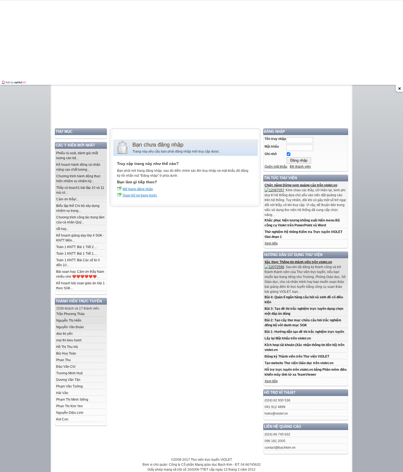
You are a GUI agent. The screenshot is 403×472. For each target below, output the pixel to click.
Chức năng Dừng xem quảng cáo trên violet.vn (301, 185)
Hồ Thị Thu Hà (67, 347)
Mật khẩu (272, 146)
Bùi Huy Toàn (66, 353)
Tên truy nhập (275, 139)
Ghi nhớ (271, 154)
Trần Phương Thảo (70, 314)
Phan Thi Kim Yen (69, 406)
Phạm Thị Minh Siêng (72, 399)
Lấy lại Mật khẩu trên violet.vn (288, 338)
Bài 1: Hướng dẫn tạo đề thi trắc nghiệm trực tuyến (304, 332)
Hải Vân (62, 393)
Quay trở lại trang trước (140, 195)
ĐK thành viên (300, 166)
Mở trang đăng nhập (138, 189)
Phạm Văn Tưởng (69, 386)
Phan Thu (63, 360)
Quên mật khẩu (276, 166)
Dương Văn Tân (68, 380)
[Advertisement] (201, 89)
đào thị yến (64, 334)
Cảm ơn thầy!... (67, 199)
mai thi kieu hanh (69, 340)
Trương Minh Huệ (69, 373)
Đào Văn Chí (65, 367)
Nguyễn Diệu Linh (69, 413)
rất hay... (62, 229)
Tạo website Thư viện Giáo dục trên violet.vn (299, 363)
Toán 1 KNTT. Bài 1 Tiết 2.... (76, 247)
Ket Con (62, 419)
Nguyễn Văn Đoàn (70, 327)
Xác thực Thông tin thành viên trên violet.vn (298, 262)
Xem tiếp (271, 243)
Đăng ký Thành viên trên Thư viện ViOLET (297, 356)
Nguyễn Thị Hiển (68, 320)
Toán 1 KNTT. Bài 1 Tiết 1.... (76, 253)
